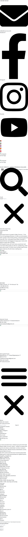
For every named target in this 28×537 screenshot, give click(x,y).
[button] (14, 183)
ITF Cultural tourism (5, 361)
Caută (1, 198)
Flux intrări (2, 435)
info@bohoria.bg (4, 287)
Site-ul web (2, 289)
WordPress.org (3, 438)
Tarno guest (4, 354)
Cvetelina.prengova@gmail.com (8, 358)
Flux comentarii (4, 436)
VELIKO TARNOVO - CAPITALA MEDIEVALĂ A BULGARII (13, 167)
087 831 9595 (3, 322)
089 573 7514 (3, 357)
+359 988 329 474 (4, 286)
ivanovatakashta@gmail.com (7, 324)
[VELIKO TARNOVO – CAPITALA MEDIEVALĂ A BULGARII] (14, 156)
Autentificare (3, 433)
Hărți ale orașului (4, 360)
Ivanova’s (4, 319)
